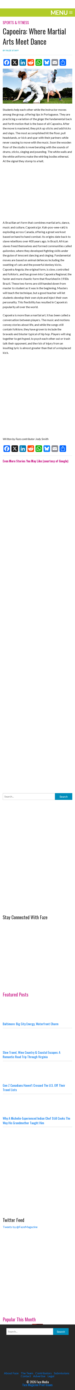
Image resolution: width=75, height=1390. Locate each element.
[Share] (63, 62)
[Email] (55, 62)
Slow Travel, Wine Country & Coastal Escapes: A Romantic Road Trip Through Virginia (31, 1054)
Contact (26, 1376)
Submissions (61, 1373)
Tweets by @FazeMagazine (20, 1227)
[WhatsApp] (39, 62)
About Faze (11, 1373)
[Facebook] (7, 62)
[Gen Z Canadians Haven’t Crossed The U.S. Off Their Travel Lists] (37, 1072)
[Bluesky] (47, 62)
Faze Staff (12, 50)
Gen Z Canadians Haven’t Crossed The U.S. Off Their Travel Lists (34, 1087)
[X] (15, 62)
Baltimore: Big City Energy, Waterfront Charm (30, 1023)
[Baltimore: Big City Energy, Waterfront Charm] (37, 1010)
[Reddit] (31, 62)
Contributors (43, 1373)
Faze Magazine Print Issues (38, 1385)
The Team (27, 1373)
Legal (51, 1376)
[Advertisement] (37, 625)
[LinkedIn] (23, 62)
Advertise (39, 1376)
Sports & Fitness (16, 22)
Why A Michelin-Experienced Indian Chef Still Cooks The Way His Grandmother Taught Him (36, 1120)
